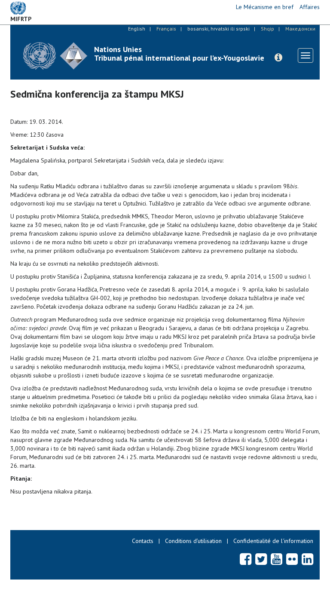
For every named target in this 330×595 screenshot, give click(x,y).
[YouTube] (276, 559)
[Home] (55, 56)
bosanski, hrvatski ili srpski (218, 28)
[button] (278, 57)
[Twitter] (261, 559)
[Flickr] (292, 559)
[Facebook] (245, 559)
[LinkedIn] (307, 559)
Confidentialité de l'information (273, 541)
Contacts (142, 541)
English (136, 28)
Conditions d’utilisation (193, 541)
